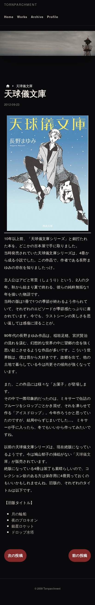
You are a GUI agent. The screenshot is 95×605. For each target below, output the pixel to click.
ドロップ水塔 (23, 532)
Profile (52, 17)
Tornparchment (20, 4)
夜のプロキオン (25, 520)
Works (22, 17)
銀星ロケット (23, 526)
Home (8, 17)
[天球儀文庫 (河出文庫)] (47, 227)
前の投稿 (79, 555)
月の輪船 (19, 513)
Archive (37, 17)
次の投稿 (15, 555)
